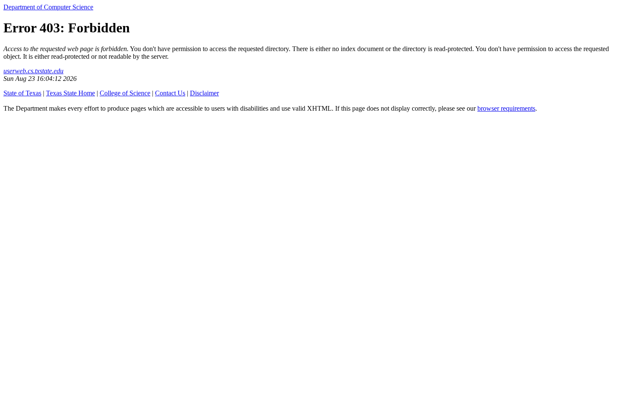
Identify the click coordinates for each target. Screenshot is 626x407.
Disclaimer (204, 93)
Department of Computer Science (48, 7)
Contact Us (170, 93)
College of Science (125, 93)
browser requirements (506, 108)
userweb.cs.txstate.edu (33, 71)
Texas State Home (70, 93)
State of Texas (22, 93)
